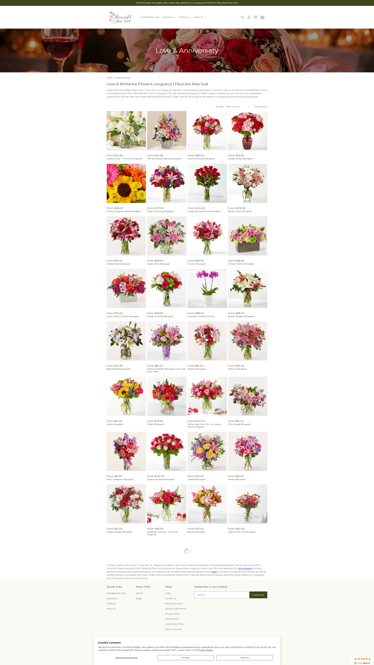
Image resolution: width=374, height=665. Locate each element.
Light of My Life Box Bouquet (123, 316)
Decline (245, 657)
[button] (169, 17)
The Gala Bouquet (157, 587)
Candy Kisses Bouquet (240, 158)
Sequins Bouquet (237, 369)
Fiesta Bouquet (155, 424)
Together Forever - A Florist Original (162, 533)
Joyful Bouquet (115, 424)
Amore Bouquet (237, 479)
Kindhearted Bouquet (240, 587)
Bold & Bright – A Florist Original (125, 587)
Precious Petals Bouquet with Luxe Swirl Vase (166, 370)
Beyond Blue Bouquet (119, 369)
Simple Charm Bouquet (241, 264)
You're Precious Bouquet (201, 158)
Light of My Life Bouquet (242, 532)
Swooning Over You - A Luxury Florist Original (204, 425)
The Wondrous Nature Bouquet (164, 158)
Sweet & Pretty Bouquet (160, 316)
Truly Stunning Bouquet (160, 211)
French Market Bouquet (201, 587)
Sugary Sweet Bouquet (119, 532)
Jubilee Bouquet (197, 479)
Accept (185, 657)
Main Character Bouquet (120, 479)
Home (109, 78)
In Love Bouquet (197, 264)
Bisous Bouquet (196, 532)
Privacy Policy (205, 650)
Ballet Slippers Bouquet (241, 316)
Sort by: (220, 106)
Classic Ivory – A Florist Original (124, 158)
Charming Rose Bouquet (160, 479)
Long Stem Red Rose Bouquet (204, 211)
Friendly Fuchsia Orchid (201, 316)
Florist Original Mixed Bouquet (124, 211)
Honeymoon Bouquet (118, 264)
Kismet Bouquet (197, 369)
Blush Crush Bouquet (240, 211)
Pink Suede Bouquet (239, 424)
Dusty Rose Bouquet (158, 264)
